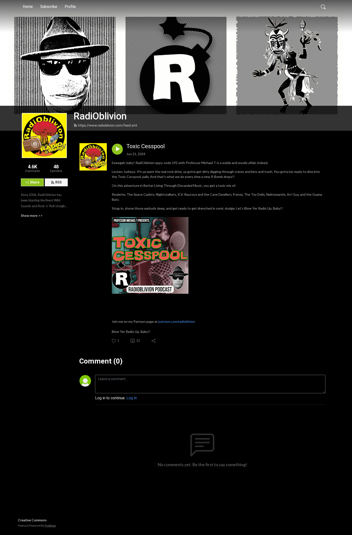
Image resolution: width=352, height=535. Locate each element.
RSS (58, 182)
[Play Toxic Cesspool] (117, 149)
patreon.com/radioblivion (176, 321)
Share (34, 182)
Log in (131, 398)
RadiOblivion (100, 116)
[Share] (154, 340)
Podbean (50, 525)
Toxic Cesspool (145, 146)
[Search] (323, 7)
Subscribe (48, 6)
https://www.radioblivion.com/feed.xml (107, 125)
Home (28, 6)
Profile (70, 6)
